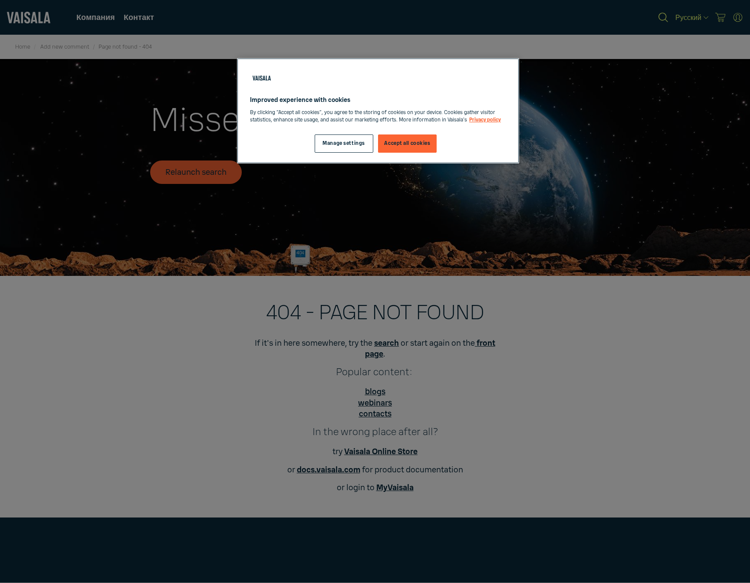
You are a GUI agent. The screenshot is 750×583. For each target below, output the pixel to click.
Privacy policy (485, 120)
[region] (378, 111)
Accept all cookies (407, 143)
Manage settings (343, 143)
